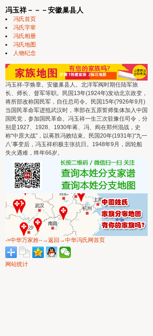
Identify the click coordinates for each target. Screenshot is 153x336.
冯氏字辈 (24, 27)
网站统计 (16, 264)
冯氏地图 (24, 45)
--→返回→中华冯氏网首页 (72, 240)
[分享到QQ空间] (38, 252)
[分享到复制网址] (24, 252)
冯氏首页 (24, 19)
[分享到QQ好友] (51, 252)
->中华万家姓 (22, 240)
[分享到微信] (65, 252)
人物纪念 (24, 53)
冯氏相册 (24, 36)
